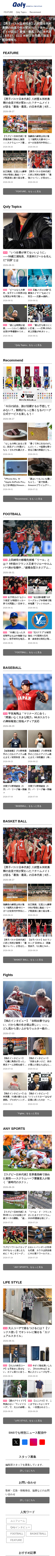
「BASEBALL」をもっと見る (27, 806)
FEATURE (11, 53)
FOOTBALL (12, 514)
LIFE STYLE (12, 1282)
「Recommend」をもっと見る (27, 499)
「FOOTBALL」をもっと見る (27, 652)
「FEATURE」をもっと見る (27, 191)
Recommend (13, 360)
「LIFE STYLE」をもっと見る (27, 1420)
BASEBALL (12, 668)
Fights (8, 975)
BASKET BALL (15, 821)
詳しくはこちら (27, 1470)
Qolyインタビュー (20, 1527)
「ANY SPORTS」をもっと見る (27, 1267)
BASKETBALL (38, 1533)
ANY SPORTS (14, 1129)
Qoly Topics (12, 207)
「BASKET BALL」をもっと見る (27, 959)
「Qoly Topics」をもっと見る (27, 345)
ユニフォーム (17, 1521)
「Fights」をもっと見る (27, 1113)
